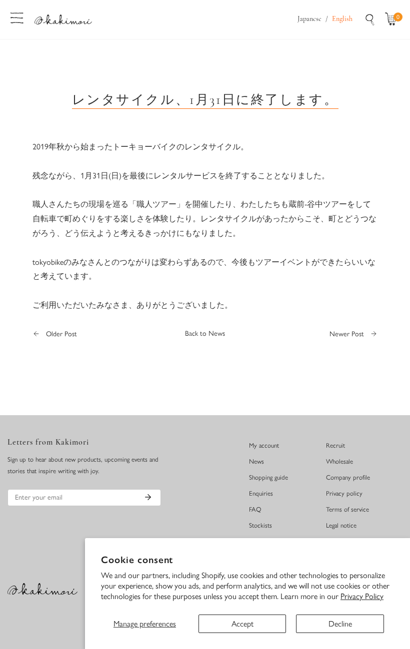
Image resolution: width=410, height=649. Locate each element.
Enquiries (261, 493)
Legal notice (341, 525)
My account (264, 445)
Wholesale (339, 461)
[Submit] (148, 497)
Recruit (335, 445)
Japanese (310, 19)
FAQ (255, 509)
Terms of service (347, 509)
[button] (393, 19)
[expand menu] (17, 16)
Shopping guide (268, 477)
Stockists (260, 525)
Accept (243, 624)
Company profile (348, 477)
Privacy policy (344, 493)
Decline (340, 624)
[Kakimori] (63, 19)
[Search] (370, 19)
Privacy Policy (362, 596)
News (256, 461)
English (342, 19)
